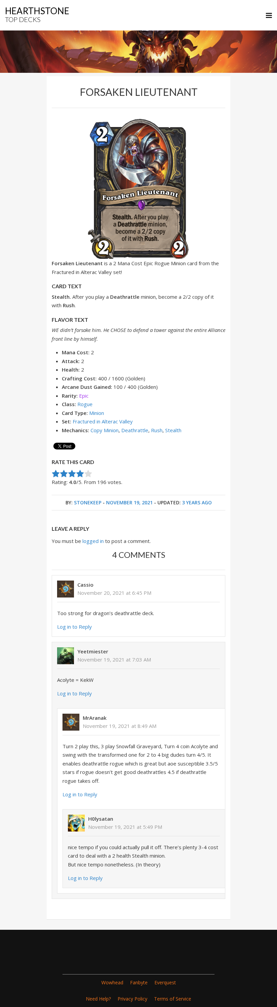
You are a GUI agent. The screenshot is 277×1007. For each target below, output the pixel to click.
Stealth (173, 430)
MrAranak (94, 717)
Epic (84, 395)
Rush (156, 430)
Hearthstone (37, 14)
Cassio (85, 584)
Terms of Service (172, 998)
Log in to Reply (74, 626)
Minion (96, 413)
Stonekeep (87, 502)
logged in (93, 541)
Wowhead (112, 982)
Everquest (165, 982)
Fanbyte (139, 982)
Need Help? (98, 998)
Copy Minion (105, 430)
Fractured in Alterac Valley (103, 421)
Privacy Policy (132, 998)
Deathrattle (134, 430)
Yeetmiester (92, 651)
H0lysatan (100, 818)
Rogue (85, 404)
